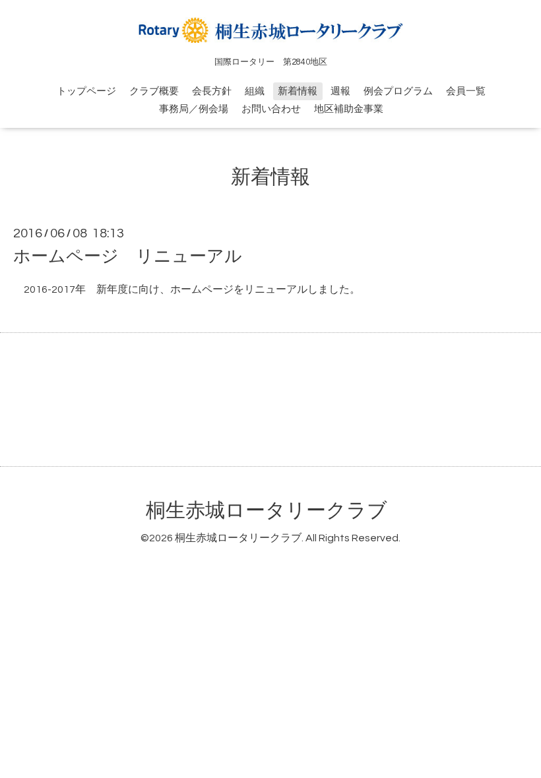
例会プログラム (398, 91)
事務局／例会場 (193, 109)
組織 (255, 91)
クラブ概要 (154, 91)
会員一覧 (466, 91)
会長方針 (212, 91)
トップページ (86, 91)
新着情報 (297, 91)
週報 (340, 91)
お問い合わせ (271, 109)
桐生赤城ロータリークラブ (266, 510)
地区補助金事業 (348, 109)
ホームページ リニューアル (127, 256)
